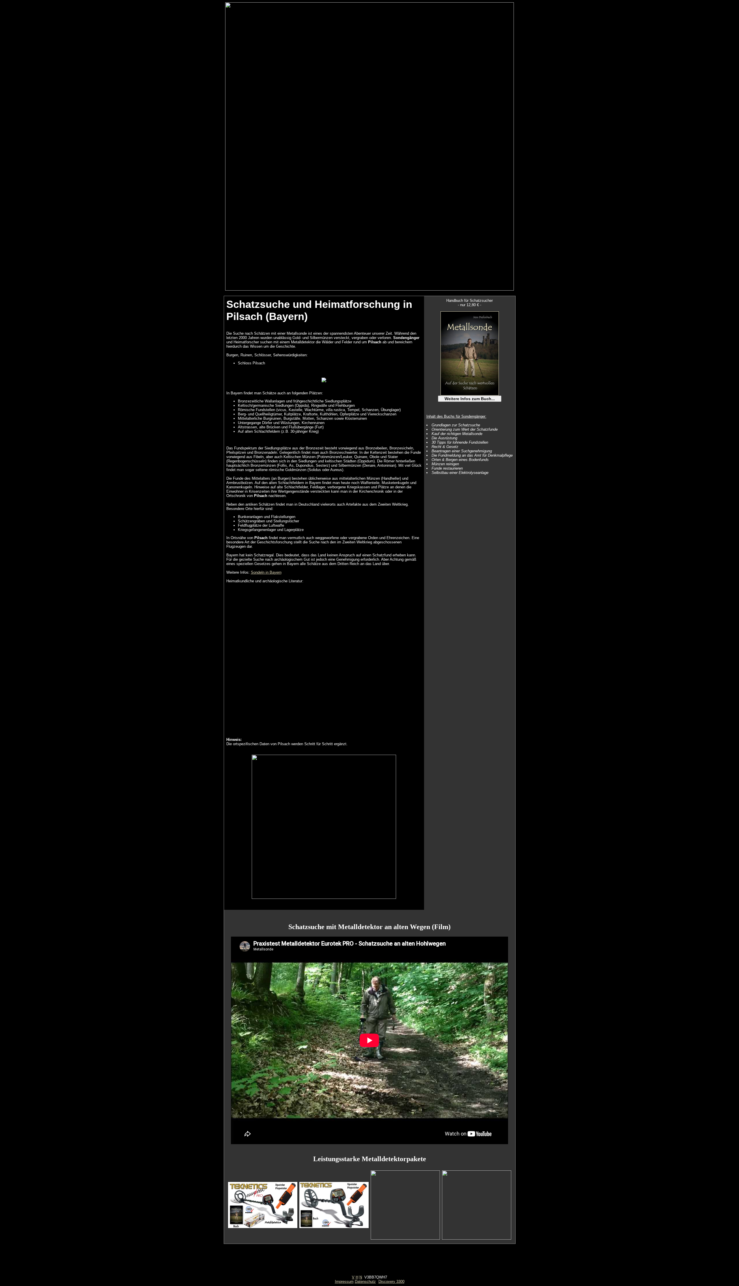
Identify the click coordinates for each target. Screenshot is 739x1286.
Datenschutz (365, 1281)
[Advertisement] (369, 1262)
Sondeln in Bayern (266, 572)
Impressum (344, 1281)
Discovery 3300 (391, 1281)
